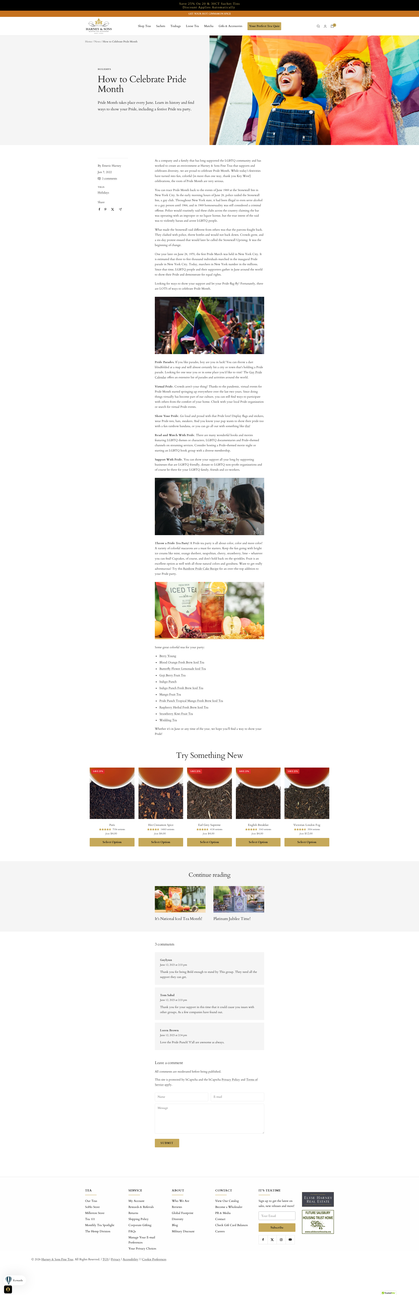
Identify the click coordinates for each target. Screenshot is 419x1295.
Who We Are (180, 1201)
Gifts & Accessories (230, 26)
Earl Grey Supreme (209, 825)
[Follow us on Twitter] (272, 1239)
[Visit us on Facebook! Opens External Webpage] (99, 209)
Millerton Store (94, 1213)
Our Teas (91, 1201)
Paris (112, 825)
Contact (220, 1219)
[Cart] (332, 26)
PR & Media (223, 1213)
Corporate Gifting (139, 1225)
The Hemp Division (97, 1231)
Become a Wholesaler (228, 1207)
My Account (136, 1201)
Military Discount (183, 1231)
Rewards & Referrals (141, 1207)
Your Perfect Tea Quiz (264, 26)
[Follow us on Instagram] (281, 1239)
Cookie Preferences (154, 1259)
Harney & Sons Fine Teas (57, 1259)
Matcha (208, 26)
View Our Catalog (227, 1201)
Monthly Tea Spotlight (99, 1225)
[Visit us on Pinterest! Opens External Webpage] (105, 209)
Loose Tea (192, 26)
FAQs (132, 1231)
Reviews (177, 1207)
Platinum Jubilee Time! (231, 918)
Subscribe (277, 1227)
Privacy (115, 1259)
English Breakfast (258, 825)
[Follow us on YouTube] (290, 1239)
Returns (133, 1213)
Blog (175, 1225)
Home (88, 41)
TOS (105, 1259)
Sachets (160, 26)
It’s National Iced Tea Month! (178, 918)
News (97, 41)
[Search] (318, 26)
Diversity (177, 1219)
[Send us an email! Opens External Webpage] (120, 209)
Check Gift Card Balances (231, 1225)
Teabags (175, 26)
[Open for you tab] (8, 1289)
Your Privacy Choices (142, 1249)
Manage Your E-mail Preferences (141, 1240)
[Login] (325, 26)
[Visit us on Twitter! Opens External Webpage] (113, 209)
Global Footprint (182, 1213)
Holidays (104, 69)
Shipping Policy (138, 1219)
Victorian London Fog (306, 825)
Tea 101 (90, 1219)
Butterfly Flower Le (171, 669)
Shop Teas (144, 26)
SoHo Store (92, 1207)
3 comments (109, 178)
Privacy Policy (231, 1080)
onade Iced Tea (196, 669)
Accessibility (130, 1259)
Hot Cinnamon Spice (160, 825)
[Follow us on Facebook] (263, 1239)
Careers (220, 1231)
